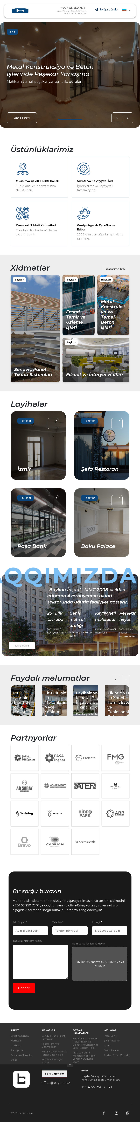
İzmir (107, 1045)
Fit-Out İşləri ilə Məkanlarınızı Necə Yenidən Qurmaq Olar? (84, 1057)
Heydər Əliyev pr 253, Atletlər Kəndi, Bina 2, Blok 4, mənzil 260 (100, 1078)
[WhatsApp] (127, 1113)
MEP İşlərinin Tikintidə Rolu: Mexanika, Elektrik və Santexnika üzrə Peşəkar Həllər (85, 1043)
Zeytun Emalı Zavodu (116, 1055)
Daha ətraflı (22, 645)
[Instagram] (116, 1113)
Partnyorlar (17, 1050)
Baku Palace (111, 1050)
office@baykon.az (81, 905)
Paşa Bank (110, 1035)
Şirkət (15, 1030)
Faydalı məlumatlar (22, 1055)
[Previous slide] (116, 117)
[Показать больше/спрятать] (70, 1065)
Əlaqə (14, 1059)
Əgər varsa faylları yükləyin (88, 943)
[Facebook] (104, 1113)
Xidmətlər (16, 1040)
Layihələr (16, 1045)
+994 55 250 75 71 (73, 7)
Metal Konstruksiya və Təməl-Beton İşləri (54, 1053)
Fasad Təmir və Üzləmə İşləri (50, 1045)
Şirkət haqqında (20, 1035)
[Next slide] (127, 117)
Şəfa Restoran (112, 1040)
